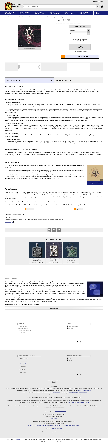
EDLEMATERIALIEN (69, 13)
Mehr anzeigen (54, 308)
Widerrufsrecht (23, 361)
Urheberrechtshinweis (60, 411)
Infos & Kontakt (97, 1)
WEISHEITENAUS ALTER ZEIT (39, 13)
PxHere (63, 425)
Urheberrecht (23, 369)
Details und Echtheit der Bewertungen (54, 428)
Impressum (23, 372)
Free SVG (41, 425)
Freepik (37, 425)
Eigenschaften (79, 209)
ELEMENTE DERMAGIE (24, 13)
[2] (80, 341)
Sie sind (6, 17)
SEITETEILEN (96, 13)
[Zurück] (19, 67)
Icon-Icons (46, 425)
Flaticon (30, 425)
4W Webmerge (18, 439)
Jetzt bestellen (30, 209)
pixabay (58, 425)
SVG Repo (67, 425)
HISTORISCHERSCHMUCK (9, 13)
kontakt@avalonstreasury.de (84, 390)
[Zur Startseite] (9, 6)
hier (9, 17)
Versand (84, 51)
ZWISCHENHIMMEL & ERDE (54, 13)
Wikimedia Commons (75, 425)
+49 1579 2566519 (73, 392)
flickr (33, 425)
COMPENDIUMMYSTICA (84, 13)
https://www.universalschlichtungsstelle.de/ (78, 402)
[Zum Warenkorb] (101, 6)
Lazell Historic (54, 418)
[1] (77, 341)
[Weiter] (39, 67)
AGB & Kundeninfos (24, 358)
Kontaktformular (83, 392)
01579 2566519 (56, 392)
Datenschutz (23, 366)
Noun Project (53, 425)
